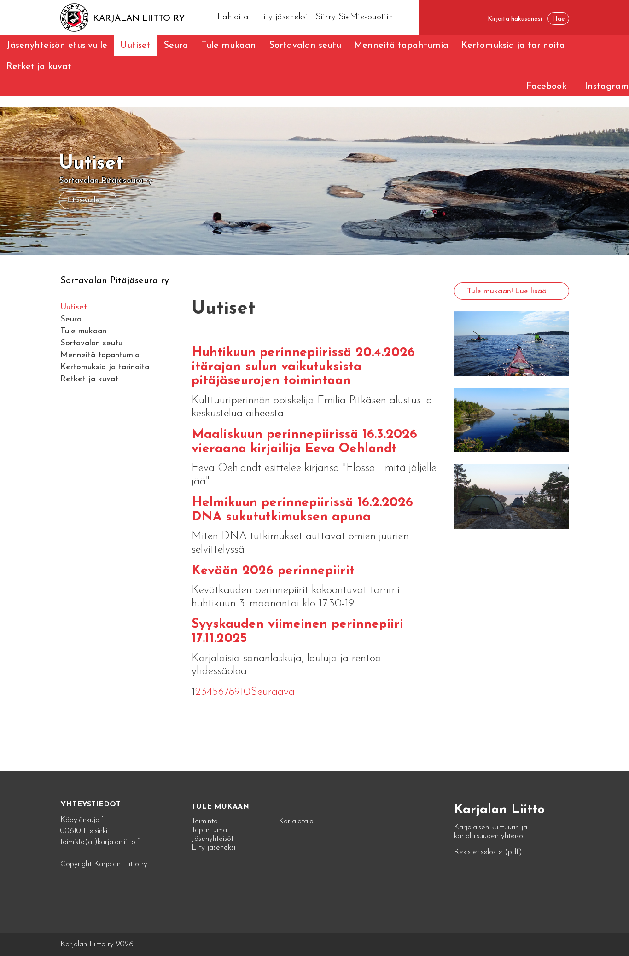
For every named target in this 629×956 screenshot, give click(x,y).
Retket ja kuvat (38, 66)
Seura (175, 45)
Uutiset (135, 45)
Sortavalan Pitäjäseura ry (114, 281)
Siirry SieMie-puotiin (354, 17)
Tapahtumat (210, 830)
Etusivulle (83, 200)
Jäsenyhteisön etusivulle (56, 45)
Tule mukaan (228, 45)
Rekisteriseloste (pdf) (488, 852)
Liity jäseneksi (282, 17)
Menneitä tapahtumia (401, 45)
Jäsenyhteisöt (212, 839)
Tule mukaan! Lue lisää (507, 291)
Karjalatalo (296, 821)
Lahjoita (233, 17)
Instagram (607, 86)
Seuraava (272, 692)
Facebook (546, 86)
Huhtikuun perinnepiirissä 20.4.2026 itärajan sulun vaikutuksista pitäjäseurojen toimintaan (303, 367)
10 (245, 692)
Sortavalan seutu (305, 45)
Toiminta (205, 821)
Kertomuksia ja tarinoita (513, 45)
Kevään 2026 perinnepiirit (273, 571)
